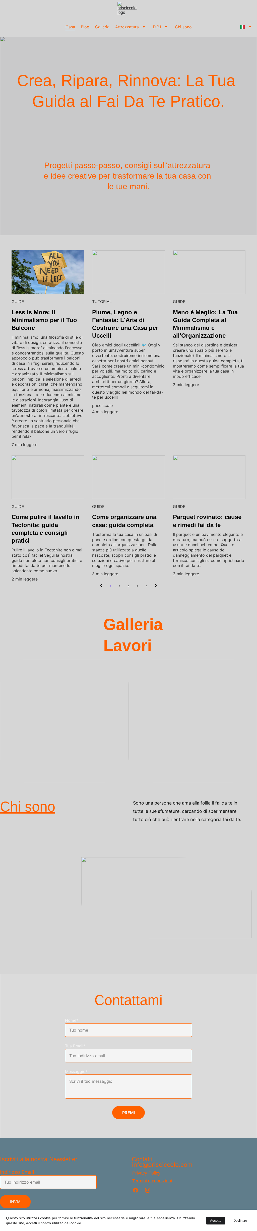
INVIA (15, 1201)
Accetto (215, 1220)
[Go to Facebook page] (138, 1190)
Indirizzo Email (17, 1172)
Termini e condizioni (152, 1180)
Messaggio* (76, 1071)
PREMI (128, 1112)
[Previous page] (101, 586)
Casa (70, 26)
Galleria (102, 26)
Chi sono (183, 26)
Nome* (71, 1020)
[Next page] (155, 586)
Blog (85, 26)
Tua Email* (75, 1045)
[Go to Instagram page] (147, 1190)
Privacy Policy (146, 1173)
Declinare (240, 1220)
